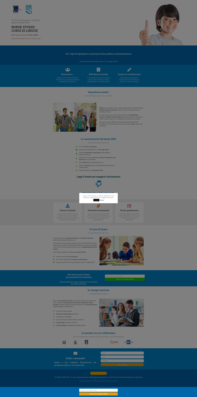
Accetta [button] (96, 200)
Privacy (102, 200)
